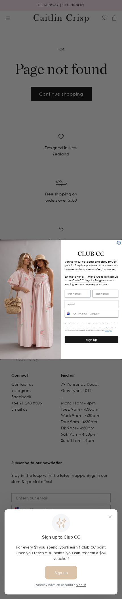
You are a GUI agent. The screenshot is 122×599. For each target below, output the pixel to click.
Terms (111, 330)
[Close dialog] (119, 242)
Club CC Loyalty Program (89, 280)
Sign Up (91, 340)
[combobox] (71, 313)
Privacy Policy (107, 330)
